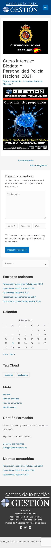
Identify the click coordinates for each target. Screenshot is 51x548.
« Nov (5, 354)
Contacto (25, 510)
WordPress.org (9, 407)
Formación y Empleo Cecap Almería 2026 (22, 301)
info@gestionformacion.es (15, 447)
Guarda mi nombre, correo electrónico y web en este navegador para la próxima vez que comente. (25, 238)
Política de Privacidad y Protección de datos (25, 523)
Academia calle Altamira (26, 514)
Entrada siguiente (38, 165)
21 (13, 343)
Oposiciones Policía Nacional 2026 (18, 288)
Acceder (7, 394)
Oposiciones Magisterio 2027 (16, 293)
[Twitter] (25, 527)
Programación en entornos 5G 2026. (19, 297)
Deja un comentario (12, 81)
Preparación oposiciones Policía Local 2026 (23, 284)
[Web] (39, 227)
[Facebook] (21, 527)
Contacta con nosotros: (14, 444)
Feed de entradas (11, 399)
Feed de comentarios (12, 403)
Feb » (12, 354)
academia (9, 375)
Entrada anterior (26, 160)
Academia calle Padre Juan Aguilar (25, 517)
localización (23, 375)
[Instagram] (29, 527)
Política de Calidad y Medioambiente (25, 520)
